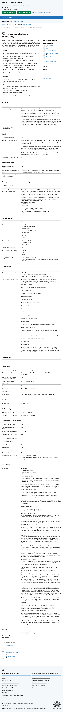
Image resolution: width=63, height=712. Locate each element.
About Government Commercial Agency (10, 682)
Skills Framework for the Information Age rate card (51, 49)
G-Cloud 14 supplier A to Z (7, 687)
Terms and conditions (50, 56)
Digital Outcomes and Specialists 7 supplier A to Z (12, 695)
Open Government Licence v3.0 (26, 708)
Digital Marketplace (7, 21)
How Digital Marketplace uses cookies (41, 12)
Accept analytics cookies (9, 12)
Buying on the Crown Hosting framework (41, 687)
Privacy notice (20, 703)
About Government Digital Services (9, 685)
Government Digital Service (13, 705)
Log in (22, 21)
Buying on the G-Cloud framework (39, 682)
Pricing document (50, 45)
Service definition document (52, 53)
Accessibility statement (29, 703)
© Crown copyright (57, 708)
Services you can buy (6, 680)
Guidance (16, 21)
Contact (3, 678)
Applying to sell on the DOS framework (40, 680)
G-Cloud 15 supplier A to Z (7, 690)
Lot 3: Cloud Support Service (18, 27)
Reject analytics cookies (24, 12)
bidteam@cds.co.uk (47, 78)
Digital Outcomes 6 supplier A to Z (9, 692)
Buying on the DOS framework (38, 685)
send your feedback (27, 24)
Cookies (14, 703)
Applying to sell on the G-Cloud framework (41, 678)
